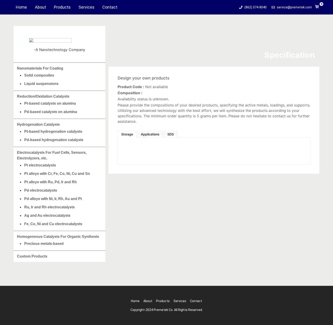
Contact (109, 7)
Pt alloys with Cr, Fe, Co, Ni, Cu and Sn (57, 174)
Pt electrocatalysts (40, 165)
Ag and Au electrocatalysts (47, 215)
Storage (127, 134)
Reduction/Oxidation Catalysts (43, 96)
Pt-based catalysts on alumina (50, 103)
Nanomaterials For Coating (40, 68)
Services (86, 7)
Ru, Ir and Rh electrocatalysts (49, 207)
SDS (170, 134)
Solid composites (39, 75)
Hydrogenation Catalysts (38, 124)
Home (21, 7)
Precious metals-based (44, 244)
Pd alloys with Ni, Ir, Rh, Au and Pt (53, 199)
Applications (150, 134)
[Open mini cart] (317, 7)
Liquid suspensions (41, 84)
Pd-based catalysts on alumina (50, 112)
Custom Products (32, 256)
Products (62, 7)
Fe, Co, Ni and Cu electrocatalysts (53, 224)
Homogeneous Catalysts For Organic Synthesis (58, 236)
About (40, 7)
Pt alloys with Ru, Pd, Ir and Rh (50, 182)
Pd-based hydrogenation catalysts (53, 140)
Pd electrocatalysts (40, 190)
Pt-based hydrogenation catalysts (53, 131)
